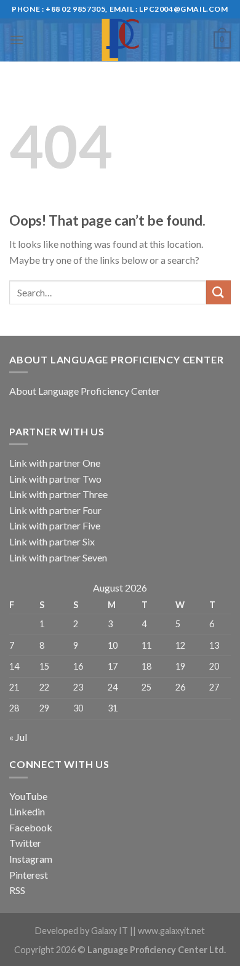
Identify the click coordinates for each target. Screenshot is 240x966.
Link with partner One (54, 463)
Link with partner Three (58, 494)
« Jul (18, 737)
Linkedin (27, 811)
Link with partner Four (55, 510)
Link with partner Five (54, 525)
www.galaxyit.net (171, 930)
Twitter (25, 843)
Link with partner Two (55, 479)
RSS (17, 890)
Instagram (30, 859)
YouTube (28, 796)
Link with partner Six (52, 541)
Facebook (30, 827)
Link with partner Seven (58, 557)
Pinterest (28, 875)
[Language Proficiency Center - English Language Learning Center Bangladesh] (120, 39)
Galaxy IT (109, 930)
